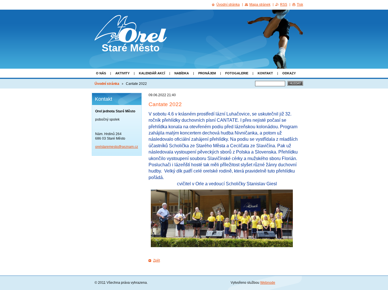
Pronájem (207, 73)
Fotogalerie (236, 73)
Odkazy (289, 73)
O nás (101, 73)
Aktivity (122, 73)
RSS (283, 5)
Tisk (300, 5)
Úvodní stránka (107, 84)
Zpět (156, 260)
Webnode (267, 283)
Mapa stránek (259, 5)
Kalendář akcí (152, 73)
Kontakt (265, 73)
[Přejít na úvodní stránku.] (131, 38)
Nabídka (181, 73)
